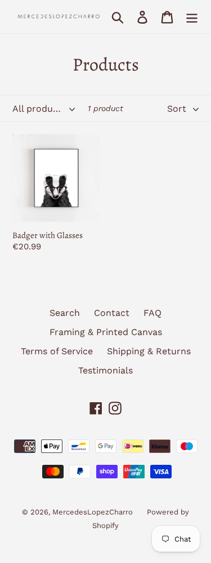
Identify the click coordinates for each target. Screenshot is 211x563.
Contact (111, 312)
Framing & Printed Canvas (106, 332)
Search (65, 312)
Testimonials (105, 370)
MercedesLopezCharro (92, 512)
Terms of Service (57, 351)
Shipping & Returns (149, 351)
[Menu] (191, 16)
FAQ (152, 312)
